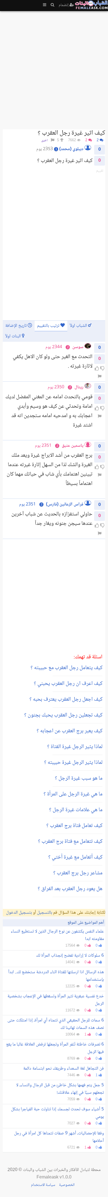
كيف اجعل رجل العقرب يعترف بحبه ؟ (65, 699)
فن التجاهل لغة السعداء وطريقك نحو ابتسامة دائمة (63, 1068)
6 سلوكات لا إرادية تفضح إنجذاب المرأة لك (70, 955)
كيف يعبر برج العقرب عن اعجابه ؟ (69, 731)
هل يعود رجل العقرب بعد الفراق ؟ (70, 889)
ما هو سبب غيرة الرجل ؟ (78, 778)
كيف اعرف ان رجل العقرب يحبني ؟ (68, 684)
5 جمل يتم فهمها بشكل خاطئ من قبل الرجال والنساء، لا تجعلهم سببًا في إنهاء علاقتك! (60, 1089)
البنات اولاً (13, 336)
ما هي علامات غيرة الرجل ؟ (75, 810)
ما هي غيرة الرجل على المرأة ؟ (72, 794)
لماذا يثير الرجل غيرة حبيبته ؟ (73, 762)
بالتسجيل (44, 912)
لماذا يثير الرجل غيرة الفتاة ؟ (74, 747)
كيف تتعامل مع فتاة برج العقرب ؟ (70, 841)
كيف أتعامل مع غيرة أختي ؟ (75, 857)
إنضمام (64, 5)
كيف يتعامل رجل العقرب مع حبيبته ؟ (66, 668)
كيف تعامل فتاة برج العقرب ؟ (74, 826)
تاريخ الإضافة (16, 326)
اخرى (44, 140)
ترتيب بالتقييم (48, 326)
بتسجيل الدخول (19, 912)
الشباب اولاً (79, 326)
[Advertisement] (54, 68)
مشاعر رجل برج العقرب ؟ (77, 873)
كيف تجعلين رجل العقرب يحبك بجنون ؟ (63, 715)
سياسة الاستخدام (43, 1185)
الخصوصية (66, 1185)
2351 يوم (27, 504)
